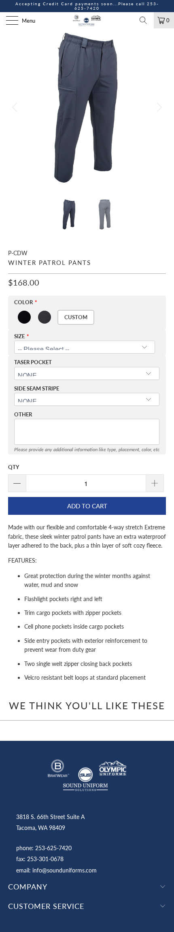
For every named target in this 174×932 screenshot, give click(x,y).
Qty (13, 467)
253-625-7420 (53, 848)
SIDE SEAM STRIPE (36, 388)
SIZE (19, 336)
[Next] (158, 107)
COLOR (23, 302)
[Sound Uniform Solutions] (87, 20)
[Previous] (16, 107)
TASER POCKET (33, 362)
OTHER (23, 414)
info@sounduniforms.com (64, 870)
